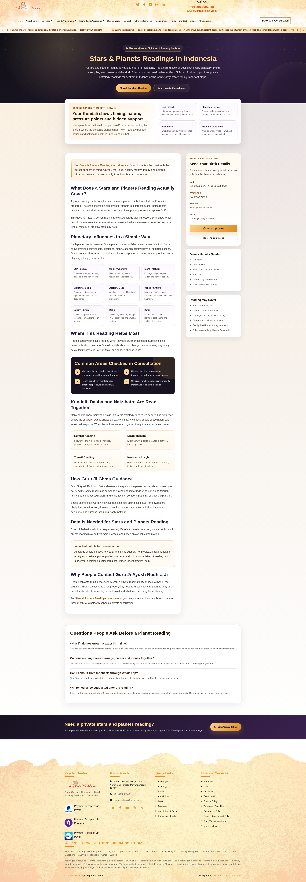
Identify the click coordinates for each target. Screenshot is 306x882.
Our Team (209, 791)
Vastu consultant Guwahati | (133, 864)
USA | (191, 851)
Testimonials (161, 21)
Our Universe (113, 21)
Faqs (173, 21)
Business (162, 806)
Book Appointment (213, 238)
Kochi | (147, 851)
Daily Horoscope (84, 792)
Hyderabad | (125, 851)
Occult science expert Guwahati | (192, 864)
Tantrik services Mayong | (162, 864)
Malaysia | (82, 854)
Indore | (156, 851)
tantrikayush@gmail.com (202, 218)
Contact (183, 21)
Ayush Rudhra (75, 875)
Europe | (114, 854)
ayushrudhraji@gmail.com (202, 10)
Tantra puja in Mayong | (222, 864)
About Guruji (32, 21)
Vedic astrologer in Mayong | (188, 860)
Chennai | (137, 851)
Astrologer (163, 781)
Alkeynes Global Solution (227, 875)
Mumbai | (92, 851)
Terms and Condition (214, 806)
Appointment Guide (168, 811)
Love (160, 801)
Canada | (206, 851)
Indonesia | (95, 854)
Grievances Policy (213, 811)
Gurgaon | (173, 851)
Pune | (101, 851)
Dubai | (184, 851)
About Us (69, 792)
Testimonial (79, 795)
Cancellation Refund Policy (217, 816)
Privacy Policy (210, 801)
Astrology (163, 786)
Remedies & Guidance (90, 21)
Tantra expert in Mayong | (217, 860)
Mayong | (82, 851)
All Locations (205, 21)
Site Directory (210, 826)
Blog (96, 792)
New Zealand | (230, 851)
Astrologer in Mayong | (76, 860)
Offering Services (143, 21)
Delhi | (164, 851)
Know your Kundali (167, 816)
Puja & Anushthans (64, 21)
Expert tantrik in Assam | (138, 867)
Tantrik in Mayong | (98, 860)
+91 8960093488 (202, 6)
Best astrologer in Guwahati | (124, 860)
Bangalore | (112, 851)
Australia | (216, 851)
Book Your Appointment (215, 821)
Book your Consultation (275, 20)
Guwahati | (70, 851)
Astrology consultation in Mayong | (101, 864)
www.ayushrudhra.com (201, 207)
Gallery (68, 795)
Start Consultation (227, 727)
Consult (127, 21)
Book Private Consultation (171, 88)
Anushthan (163, 796)
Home (20, 21)
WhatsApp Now (215, 228)
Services (46, 21)
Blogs (193, 21)
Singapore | (71, 854)
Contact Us (92, 795)
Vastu (161, 791)
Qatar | (105, 854)
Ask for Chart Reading (135, 88)
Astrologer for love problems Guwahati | (105, 867)
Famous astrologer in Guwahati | (156, 860)
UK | (197, 851)
